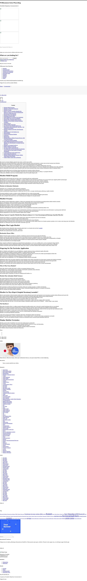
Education (5, 385)
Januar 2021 (5, 488)
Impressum (5, 563)
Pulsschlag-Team (6, 572)
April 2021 (5, 484)
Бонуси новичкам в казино (9, 431)
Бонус (4, 430)
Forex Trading (6, 391)
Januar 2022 (5, 477)
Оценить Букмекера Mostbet (10, 134)
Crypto (4, 383)
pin (3, 413)
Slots (4, 421)
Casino (4, 376)
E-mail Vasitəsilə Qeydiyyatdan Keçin (12, 152)
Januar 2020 (5, 499)
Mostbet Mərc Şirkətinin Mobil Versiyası (12, 119)
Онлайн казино (6, 444)
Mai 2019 (5, 500)
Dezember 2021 (6, 478)
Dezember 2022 (6, 466)
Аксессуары (5, 428)
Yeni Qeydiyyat (7, 123)
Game (4, 394)
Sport (4, 424)
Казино (4, 439)
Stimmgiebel (24, 516)
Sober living (5, 422)
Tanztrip (33, 516)
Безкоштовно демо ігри (8, 429)
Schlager (4, 516)
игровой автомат (82, 516)
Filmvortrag (22, 514)
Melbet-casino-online (7, 401)
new (4, 405)
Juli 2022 (5, 470)
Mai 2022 (5, 472)
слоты (71, 518)
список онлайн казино (77, 518)
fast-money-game (6, 388)
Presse (4, 569)
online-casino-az (6, 410)
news (4, 407)
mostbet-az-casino (6, 404)
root (2, 100)
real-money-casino (7, 419)
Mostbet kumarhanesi (7, 402)
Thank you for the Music (38, 516)
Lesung (53, 514)
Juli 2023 (5, 457)
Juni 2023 (5, 459)
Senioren (12, 516)
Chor (16, 514)
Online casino (6, 408)
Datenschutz (5, 562)
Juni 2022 (5, 471)
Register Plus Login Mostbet (10, 114)
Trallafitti (48, 516)
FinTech (4, 390)
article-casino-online (7, 371)
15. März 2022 (3, 95)
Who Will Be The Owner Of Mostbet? (12, 118)
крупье (29, 518)
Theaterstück (45, 516)
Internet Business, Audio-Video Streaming (12, 399)
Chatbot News (6, 382)
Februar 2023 (5, 464)
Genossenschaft (6, 571)
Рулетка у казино (7, 447)
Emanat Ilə (6, 135)
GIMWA (44, 514)
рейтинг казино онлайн (57, 518)
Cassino (4, 380)
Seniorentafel (16, 516)
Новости (5, 442)
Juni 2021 (5, 482)
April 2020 (5, 495)
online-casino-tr (6, 411)
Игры (4, 436)
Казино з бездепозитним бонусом (10, 440)
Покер (4, 445)
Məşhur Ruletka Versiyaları (10, 124)
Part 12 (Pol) (5, 412)
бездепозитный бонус (70, 516)
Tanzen (27, 516)
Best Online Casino (7, 372)
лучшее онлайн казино (35, 518)
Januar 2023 (5, 465)
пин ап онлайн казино (49, 518)
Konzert (49, 514)
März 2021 (5, 485)
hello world (5, 395)
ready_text (5, 418)
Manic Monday (57, 514)
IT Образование (6, 400)
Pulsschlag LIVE (73, 514)
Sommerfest (20, 516)
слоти (67, 518)
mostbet (40, 228)
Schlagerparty (8, 516)
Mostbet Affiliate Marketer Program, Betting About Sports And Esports (13, 155)
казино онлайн (14, 518)
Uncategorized (7, 86)
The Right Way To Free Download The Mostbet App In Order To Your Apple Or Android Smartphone (14, 150)
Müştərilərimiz (7, 133)
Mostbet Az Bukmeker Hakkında (11, 108)
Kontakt (4, 568)
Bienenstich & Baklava (3, 514)
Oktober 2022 (6, 467)
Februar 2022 (5, 476)
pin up (4, 414)
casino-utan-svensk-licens (8, 379)
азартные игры (58, 516)
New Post (5, 406)
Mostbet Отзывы (7, 110)
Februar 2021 (5, 487)
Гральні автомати (7, 433)
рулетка (63, 518)
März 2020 (5, 496)
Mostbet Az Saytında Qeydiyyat (11, 145)
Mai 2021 (5, 483)
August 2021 (5, 481)
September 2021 (6, 479)
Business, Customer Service (9, 374)
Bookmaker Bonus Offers (9, 116)
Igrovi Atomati (6, 397)
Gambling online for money (9, 393)
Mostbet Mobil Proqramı (9, 107)
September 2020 (6, 489)
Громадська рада (6, 434)
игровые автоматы (3, 518)
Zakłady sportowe (6, 427)
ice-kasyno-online (6, 396)
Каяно (4, 441)
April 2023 (5, 461)
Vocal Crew (52, 516)
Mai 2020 (5, 494)
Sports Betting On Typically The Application (13, 117)
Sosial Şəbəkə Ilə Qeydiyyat (10, 153)
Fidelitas (19, 514)
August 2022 (5, 468)
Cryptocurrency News (7, 384)
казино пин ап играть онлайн (22, 518)
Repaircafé (81, 514)
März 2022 (5, 474)
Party (66, 514)
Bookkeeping (5, 373)
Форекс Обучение (7, 452)
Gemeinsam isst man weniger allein (33, 514)
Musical (61, 514)
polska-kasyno (6, 417)
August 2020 (5, 490)
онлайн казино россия (42, 518)
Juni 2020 (5, 493)
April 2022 (5, 473)
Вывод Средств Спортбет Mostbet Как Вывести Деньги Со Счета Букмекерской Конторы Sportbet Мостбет (13, 112)
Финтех (4, 450)
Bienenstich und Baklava (11, 514)
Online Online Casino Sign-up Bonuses (12, 157)
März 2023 (5, 462)
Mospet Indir (6, 136)
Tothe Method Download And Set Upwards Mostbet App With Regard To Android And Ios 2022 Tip (14, 143)
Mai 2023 (5, 460)
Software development (7, 423)
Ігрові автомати (6, 438)
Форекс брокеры (6, 451)
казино (9, 518)
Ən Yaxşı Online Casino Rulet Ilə (11, 147)
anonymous (5, 369)
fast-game (5, 386)
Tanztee (30, 516)
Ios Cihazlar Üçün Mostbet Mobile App (12, 125)
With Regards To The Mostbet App (11, 131)
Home (1, 86)
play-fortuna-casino (7, 416)
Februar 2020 (5, 498)
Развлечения (5, 446)
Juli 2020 (5, 492)
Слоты (4, 449)
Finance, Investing (7, 389)
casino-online (5, 378)
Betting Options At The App (10, 146)
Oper (63, 514)
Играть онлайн (6, 435)
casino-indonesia (6, 377)
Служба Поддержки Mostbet (10, 140)
